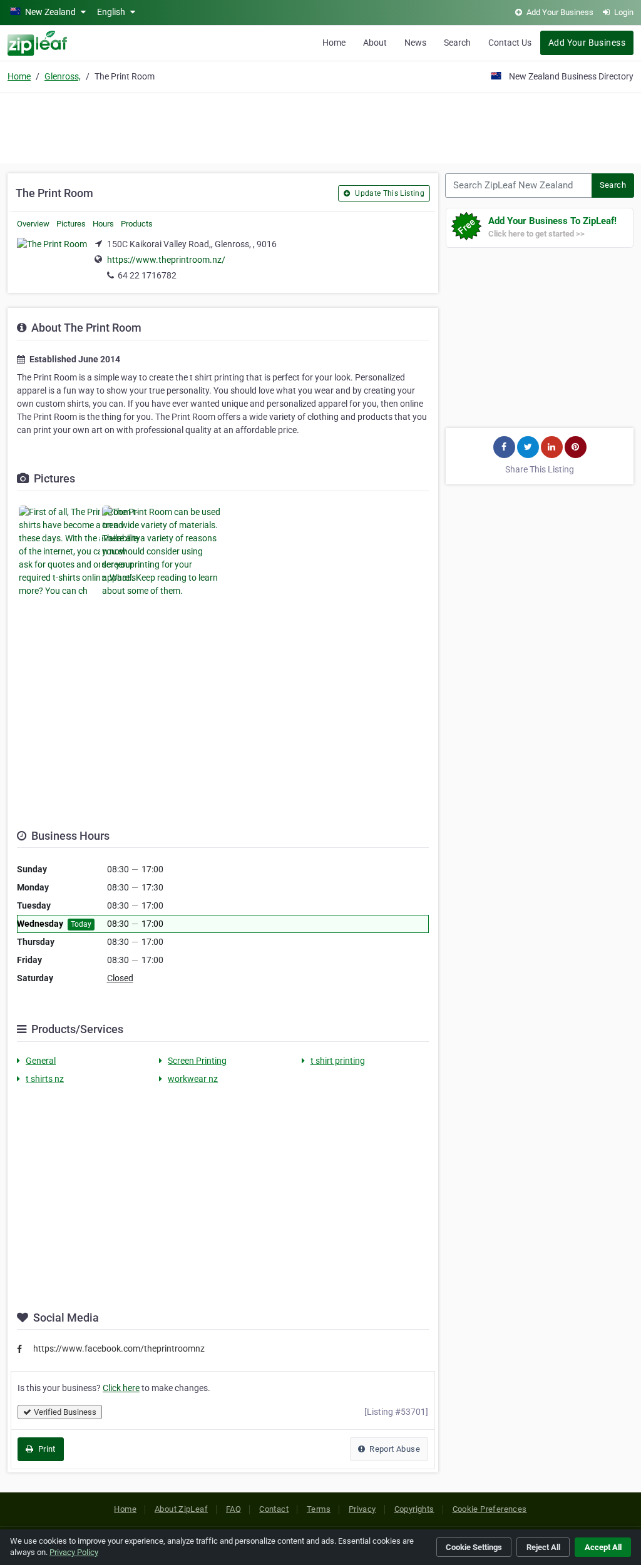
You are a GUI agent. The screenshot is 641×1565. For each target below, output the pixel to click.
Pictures (71, 223)
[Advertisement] (320, 126)
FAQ (233, 1509)
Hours (103, 223)
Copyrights (414, 1509)
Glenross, (62, 76)
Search (457, 43)
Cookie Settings (474, 1547)
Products (137, 223)
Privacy (362, 1509)
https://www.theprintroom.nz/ (166, 260)
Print (45, 1449)
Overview (33, 223)
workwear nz (193, 1079)
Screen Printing (197, 1061)
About (375, 43)
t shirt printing (337, 1061)
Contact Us (509, 43)
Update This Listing (388, 193)
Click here (121, 1388)
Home (334, 43)
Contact (274, 1509)
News (415, 43)
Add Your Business (586, 43)
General (41, 1061)
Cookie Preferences (490, 1509)
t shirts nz (45, 1079)
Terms (319, 1509)
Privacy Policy (73, 1552)
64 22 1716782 (147, 275)
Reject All (543, 1547)
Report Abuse (393, 1449)
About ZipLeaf (181, 1509)
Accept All (603, 1547)
